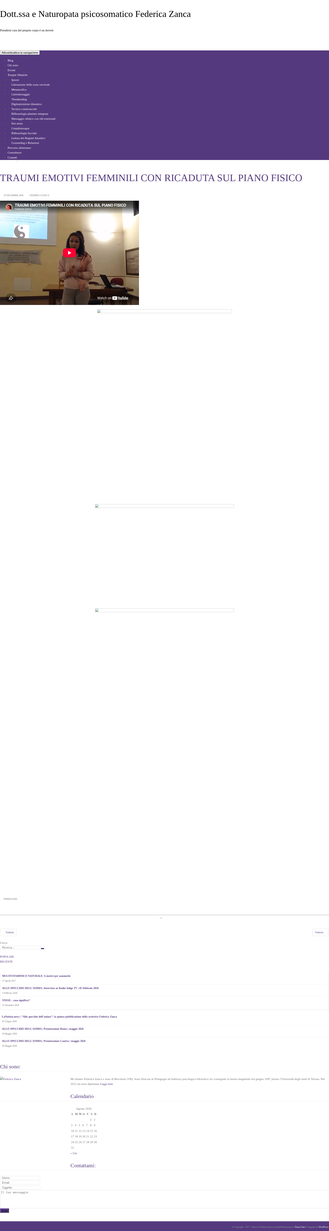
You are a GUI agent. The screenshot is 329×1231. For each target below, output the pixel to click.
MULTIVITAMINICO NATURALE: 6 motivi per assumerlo (36, 976)
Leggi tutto (106, 1083)
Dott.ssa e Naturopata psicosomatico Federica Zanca (95, 14)
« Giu (73, 1153)
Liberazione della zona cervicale (30, 84)
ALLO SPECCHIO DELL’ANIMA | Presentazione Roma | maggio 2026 (43, 1028)
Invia (4, 1210)
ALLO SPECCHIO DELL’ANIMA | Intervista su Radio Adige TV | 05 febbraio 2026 (50, 988)
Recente (6, 961)
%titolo (9, 932)
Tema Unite (300, 1227)
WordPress (323, 1227)
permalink (10, 899)
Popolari (7, 956)
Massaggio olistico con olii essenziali (33, 118)
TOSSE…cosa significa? (16, 1000)
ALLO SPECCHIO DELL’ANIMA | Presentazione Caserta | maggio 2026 (43, 1041)
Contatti (12, 157)
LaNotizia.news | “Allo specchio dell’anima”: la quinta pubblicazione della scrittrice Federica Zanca (59, 1016)
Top (320, 1222)
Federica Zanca (39, 195)
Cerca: (4, 942)
